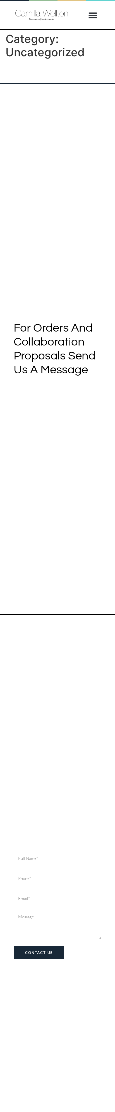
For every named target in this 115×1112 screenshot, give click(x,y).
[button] (93, 15)
